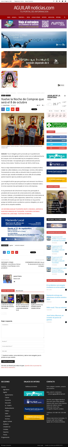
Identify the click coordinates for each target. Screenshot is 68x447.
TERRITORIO (21, 17)
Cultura (7, 397)
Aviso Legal (40, 445)
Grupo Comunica (29, 1)
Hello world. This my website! (57, 307)
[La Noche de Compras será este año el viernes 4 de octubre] (7, 298)
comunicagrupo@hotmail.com (56, 394)
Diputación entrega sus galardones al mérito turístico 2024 (56, 297)
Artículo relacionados (8, 290)
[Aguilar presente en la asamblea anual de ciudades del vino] (37, 298)
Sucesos (7, 419)
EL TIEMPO (8, 405)
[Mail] (59, 1)
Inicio (8, 17)
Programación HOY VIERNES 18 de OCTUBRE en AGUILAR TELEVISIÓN (59, 238)
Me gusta (63, 136)
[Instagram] (56, 1)
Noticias (3, 387)
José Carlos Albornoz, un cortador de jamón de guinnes (55, 318)
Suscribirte (62, 148)
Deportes (44, 17)
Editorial (58, 17)
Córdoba (5, 429)
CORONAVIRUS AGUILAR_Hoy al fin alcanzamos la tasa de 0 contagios (34, 264)
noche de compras (19, 245)
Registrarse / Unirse (19, 1)
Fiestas (28, 17)
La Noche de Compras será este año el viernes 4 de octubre (7, 306)
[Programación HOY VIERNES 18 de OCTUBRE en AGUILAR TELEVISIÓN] (49, 238)
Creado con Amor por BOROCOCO (54, 445)
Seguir (64, 140)
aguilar (11, 245)
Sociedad (7, 416)
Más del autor (19, 290)
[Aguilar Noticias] (34, 9)
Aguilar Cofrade (36, 17)
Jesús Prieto (6, 105)
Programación (5, 437)
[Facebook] (53, 1)
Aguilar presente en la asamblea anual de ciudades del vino (37, 306)
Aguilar (14, 17)
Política (7, 411)
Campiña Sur (6, 427)
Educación (8, 403)
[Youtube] (65, 1)
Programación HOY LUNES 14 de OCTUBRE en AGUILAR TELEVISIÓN (59, 270)
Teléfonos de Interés (31, 386)
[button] (65, 17)
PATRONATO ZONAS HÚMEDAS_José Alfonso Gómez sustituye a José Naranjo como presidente (11, 265)
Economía (13, 93)
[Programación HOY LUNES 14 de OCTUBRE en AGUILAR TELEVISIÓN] (49, 269)
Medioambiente (9, 408)
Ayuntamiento (9, 395)
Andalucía (6, 424)
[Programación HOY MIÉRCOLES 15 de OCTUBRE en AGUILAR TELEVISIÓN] (49, 258)
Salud (6, 413)
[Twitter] (62, 1)
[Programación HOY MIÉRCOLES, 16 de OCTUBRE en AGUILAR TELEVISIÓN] (49, 247)
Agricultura (51, 17)
